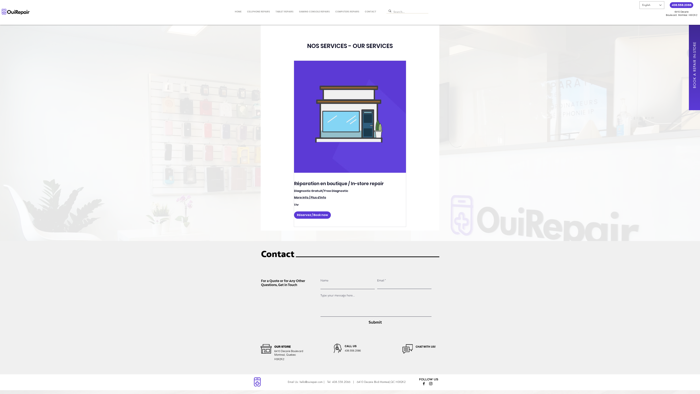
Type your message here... (337, 295)
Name (324, 280)
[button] (312, 215)
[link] (350, 184)
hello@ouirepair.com (311, 382)
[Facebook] (424, 383)
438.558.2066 (341, 382)
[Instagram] (431, 383)
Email (380, 280)
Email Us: (293, 382)
